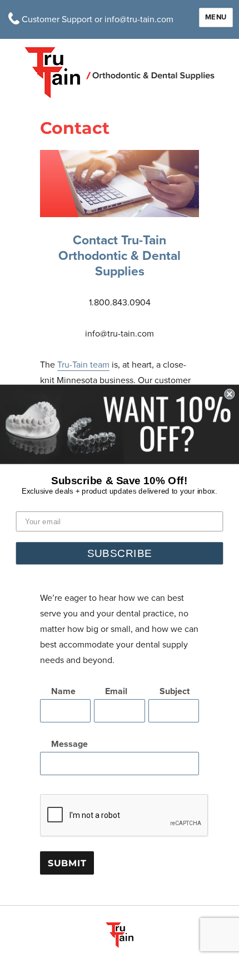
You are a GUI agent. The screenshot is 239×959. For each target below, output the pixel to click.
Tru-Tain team (83, 364)
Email (116, 691)
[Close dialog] (229, 394)
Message (69, 744)
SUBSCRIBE (119, 553)
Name (63, 691)
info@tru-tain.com (138, 19)
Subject (175, 691)
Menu (216, 17)
